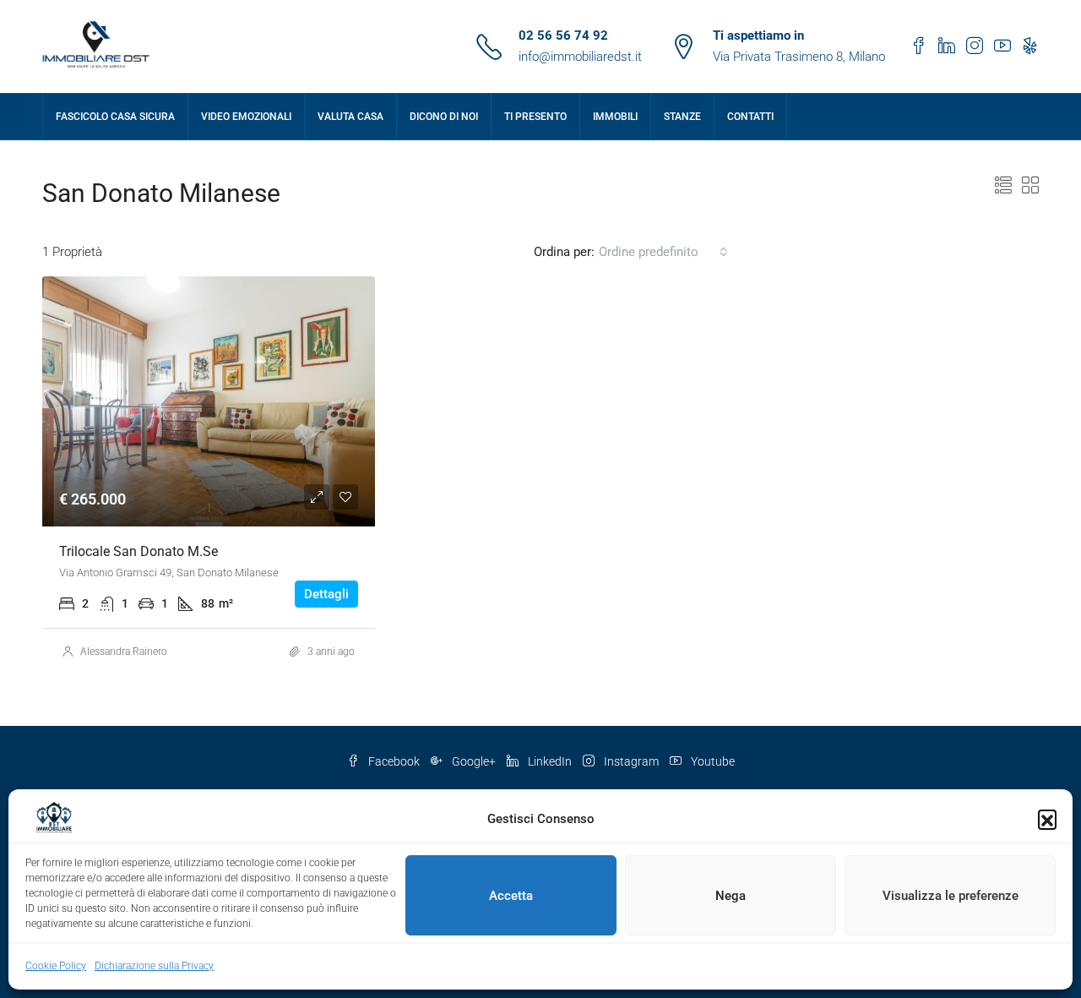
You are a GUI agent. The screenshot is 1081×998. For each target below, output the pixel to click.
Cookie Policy (55, 966)
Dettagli (326, 594)
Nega (730, 895)
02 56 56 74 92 (563, 35)
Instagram (631, 761)
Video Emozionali (246, 117)
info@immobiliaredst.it (580, 56)
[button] (1047, 818)
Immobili (615, 117)
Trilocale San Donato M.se (138, 551)
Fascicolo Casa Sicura (115, 117)
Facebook (394, 761)
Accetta (511, 895)
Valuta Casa (350, 117)
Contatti (750, 117)
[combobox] (663, 252)
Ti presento (535, 117)
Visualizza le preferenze (951, 895)
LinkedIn (549, 761)
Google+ (473, 761)
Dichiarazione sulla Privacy (154, 966)
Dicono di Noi (444, 117)
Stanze (682, 117)
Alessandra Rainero (123, 651)
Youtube (711, 761)
